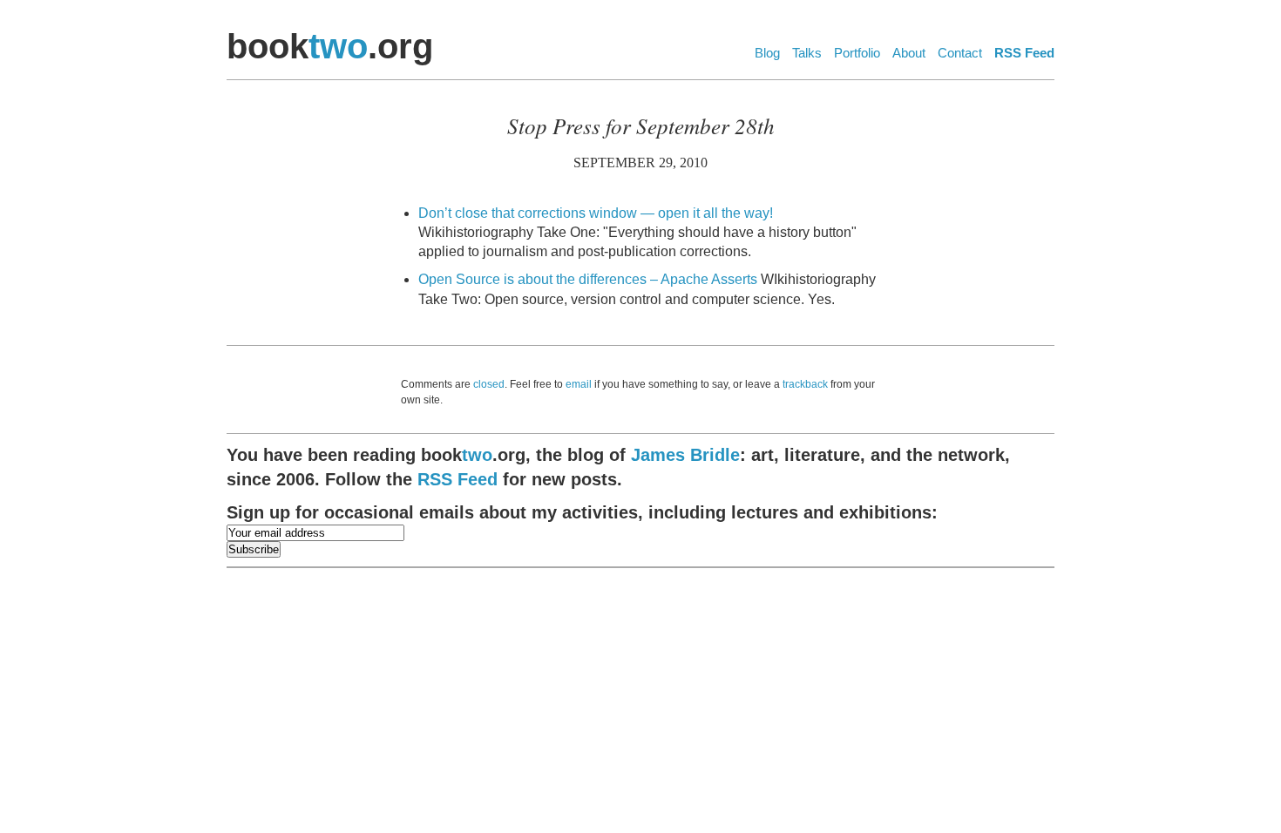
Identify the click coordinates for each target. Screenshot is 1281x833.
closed (489, 384)
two (338, 46)
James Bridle (685, 454)
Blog (767, 52)
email (579, 384)
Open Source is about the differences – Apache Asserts (587, 279)
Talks (807, 52)
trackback (805, 384)
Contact (960, 52)
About (908, 52)
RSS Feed (1024, 52)
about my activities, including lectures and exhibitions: (582, 512)
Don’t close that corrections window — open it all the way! (595, 213)
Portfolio (857, 52)
